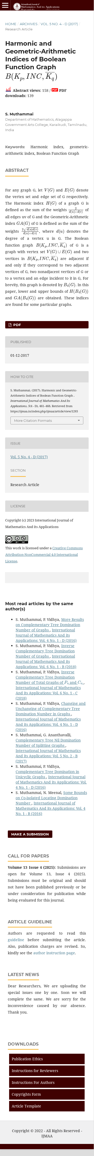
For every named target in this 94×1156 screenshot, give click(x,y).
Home (10, 24)
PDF (16, 325)
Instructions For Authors (33, 1082)
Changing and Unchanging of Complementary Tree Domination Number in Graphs (51, 708)
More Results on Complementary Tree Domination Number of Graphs (50, 624)
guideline (16, 939)
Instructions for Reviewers (35, 1070)
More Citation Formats (33, 420)
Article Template (26, 1106)
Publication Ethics (27, 1058)
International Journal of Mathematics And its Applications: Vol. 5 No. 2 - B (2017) (48, 756)
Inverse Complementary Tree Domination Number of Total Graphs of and (49, 677)
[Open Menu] (5, 5)
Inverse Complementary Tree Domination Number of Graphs (45, 651)
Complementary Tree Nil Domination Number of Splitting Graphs (48, 743)
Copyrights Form (26, 1094)
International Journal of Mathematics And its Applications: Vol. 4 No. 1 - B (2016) (50, 808)
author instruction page (54, 952)
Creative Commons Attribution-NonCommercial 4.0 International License (44, 554)
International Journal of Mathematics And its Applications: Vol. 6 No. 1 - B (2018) (46, 661)
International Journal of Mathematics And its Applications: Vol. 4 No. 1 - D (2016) (46, 635)
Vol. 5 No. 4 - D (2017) (59, 24)
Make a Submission (30, 834)
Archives (28, 24)
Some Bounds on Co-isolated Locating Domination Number (51, 798)
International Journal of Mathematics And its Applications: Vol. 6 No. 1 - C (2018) (48, 693)
